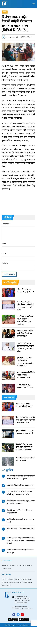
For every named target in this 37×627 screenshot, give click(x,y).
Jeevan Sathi (6, 585)
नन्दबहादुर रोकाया (10, 37)
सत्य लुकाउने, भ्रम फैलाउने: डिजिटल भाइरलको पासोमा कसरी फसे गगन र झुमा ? (21, 477)
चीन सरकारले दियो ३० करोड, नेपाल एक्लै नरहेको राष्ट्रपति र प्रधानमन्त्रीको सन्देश (19, 493)
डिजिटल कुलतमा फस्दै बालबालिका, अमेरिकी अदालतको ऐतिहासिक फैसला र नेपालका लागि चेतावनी (21, 540)
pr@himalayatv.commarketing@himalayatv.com (24, 608)
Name (4, 243)
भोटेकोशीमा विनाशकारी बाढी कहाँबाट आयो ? (21, 485)
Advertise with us (26, 565)
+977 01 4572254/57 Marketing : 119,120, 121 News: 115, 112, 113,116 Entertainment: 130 (22, 599)
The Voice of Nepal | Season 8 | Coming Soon (16, 579)
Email (4, 253)
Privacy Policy (6, 568)
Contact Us (14, 565)
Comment (6, 224)
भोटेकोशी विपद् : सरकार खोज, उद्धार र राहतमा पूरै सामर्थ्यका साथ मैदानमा (21, 502)
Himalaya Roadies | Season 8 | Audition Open (17, 582)
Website (5, 263)
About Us (5, 565)
